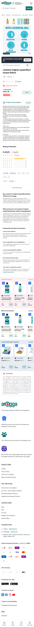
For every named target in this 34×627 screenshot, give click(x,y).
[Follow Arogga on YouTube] (13, 594)
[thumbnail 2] (14, 21)
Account (3, 512)
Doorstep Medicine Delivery (9, 493)
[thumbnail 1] (7, 21)
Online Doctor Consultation (9, 488)
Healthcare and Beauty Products (10, 496)
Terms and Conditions (7, 474)
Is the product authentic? (9, 231)
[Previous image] (5, 39)
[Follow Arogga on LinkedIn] (2, 594)
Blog (2, 507)
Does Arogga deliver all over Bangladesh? (14, 242)
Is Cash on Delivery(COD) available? (12, 250)
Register (27, 60)
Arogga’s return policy (8, 272)
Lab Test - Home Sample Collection (11, 490)
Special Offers (5, 518)
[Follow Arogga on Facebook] (6, 594)
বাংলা (29, 103)
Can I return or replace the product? (12, 267)
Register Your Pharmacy (8, 515)
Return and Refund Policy (8, 477)
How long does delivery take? (10, 258)
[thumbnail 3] (20, 21)
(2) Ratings (18, 81)
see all (31, 279)
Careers (3, 468)
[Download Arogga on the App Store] (14, 584)
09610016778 (13, 529)
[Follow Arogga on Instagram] (10, 594)
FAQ (2, 510)
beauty (20, 201)
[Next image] (28, 39)
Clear (6, 173)
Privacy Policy (5, 471)
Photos (14, 173)
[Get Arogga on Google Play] (5, 584)
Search (29, 8)
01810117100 (14, 531)
